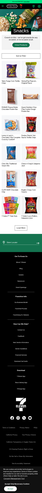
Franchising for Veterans (21, 315)
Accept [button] (10, 489)
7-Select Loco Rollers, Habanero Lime (29, 217)
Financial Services (21, 355)
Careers (21, 275)
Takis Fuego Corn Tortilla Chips (11, 82)
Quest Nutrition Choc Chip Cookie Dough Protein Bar (29, 109)
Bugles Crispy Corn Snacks (28, 191)
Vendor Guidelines (21, 349)
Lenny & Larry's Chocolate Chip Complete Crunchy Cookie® (11, 137)
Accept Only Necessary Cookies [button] (17, 484)
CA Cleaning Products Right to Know (21, 449)
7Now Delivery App (21, 382)
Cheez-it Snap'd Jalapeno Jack (30, 165)
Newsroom (21, 281)
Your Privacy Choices (29, 435)
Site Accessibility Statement (21, 463)
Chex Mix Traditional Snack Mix (9, 165)
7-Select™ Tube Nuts (9, 216)
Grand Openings (21, 287)
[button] (3, 6)
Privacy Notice (24, 428)
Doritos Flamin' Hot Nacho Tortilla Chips (28, 136)
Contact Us (21, 330)
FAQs (35, 428)
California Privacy (11, 435)
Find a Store (26, 1)
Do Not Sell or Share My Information (21, 456)
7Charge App (21, 389)
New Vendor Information (21, 342)
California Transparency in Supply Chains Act (21, 442)
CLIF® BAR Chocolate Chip (10, 191)
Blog (21, 268)
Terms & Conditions (8, 428)
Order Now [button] (12, 6)
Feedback (21, 336)
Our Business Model (21, 302)
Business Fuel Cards (21, 361)
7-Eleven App (21, 376)
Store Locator (11, 239)
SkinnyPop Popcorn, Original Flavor (28, 82)
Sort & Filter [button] (21, 56)
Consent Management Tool (14, 479)
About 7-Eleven (21, 262)
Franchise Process (21, 308)
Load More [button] (21, 228)
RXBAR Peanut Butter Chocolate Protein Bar (10, 108)
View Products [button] (21, 45)
